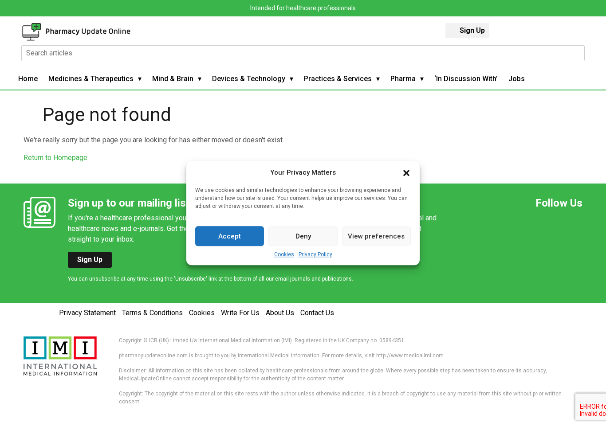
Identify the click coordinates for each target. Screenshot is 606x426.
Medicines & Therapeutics (91, 78)
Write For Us (240, 313)
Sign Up (472, 30)
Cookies (284, 254)
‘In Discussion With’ (466, 78)
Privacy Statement (87, 313)
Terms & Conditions (152, 313)
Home (28, 78)
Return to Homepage (55, 157)
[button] (406, 172)
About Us (280, 313)
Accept (229, 236)
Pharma (403, 78)
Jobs (516, 78)
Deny (303, 236)
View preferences (376, 236)
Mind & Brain (172, 78)
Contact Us (317, 313)
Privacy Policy (315, 254)
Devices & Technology (248, 78)
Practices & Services (338, 78)
